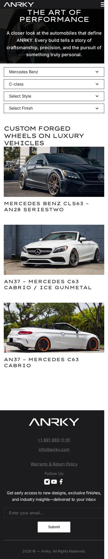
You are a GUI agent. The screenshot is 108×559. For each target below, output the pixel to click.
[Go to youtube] (54, 482)
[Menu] (103, 4)
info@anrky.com (54, 449)
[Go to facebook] (61, 482)
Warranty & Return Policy (54, 463)
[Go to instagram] (47, 482)
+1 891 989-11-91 (54, 439)
